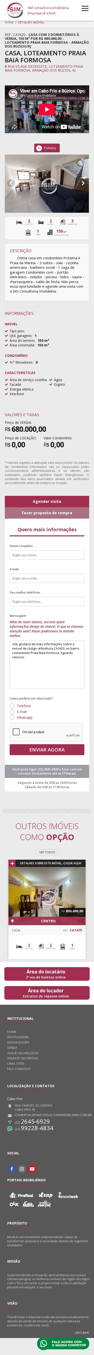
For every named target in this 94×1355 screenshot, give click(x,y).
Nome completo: (21, 546)
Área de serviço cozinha (28, 379)
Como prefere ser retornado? (31, 698)
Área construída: (22, 345)
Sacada (15, 384)
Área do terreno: (22, 340)
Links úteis (15, 1063)
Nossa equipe (18, 1042)
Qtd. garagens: (21, 335)
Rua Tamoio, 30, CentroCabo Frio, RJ (33, 1107)
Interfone (17, 394)
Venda (12, 1048)
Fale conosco (19, 1069)
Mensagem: (46, 625)
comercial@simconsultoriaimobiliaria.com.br (53, 1115)
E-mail (22, 711)
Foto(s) (47, 147)
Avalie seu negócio (23, 1053)
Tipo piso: (17, 331)
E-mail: (14, 569)
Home (9, 22)
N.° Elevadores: (21, 362)
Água (58, 379)
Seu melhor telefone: (25, 592)
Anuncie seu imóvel (23, 1058)
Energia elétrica (22, 389)
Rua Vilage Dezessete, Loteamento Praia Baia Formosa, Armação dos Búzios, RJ (44, 68)
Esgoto (59, 384)
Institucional (18, 1037)
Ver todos (47, 852)
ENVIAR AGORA (47, 749)
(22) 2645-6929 (48, 769)
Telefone (24, 705)
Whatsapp (25, 717)
